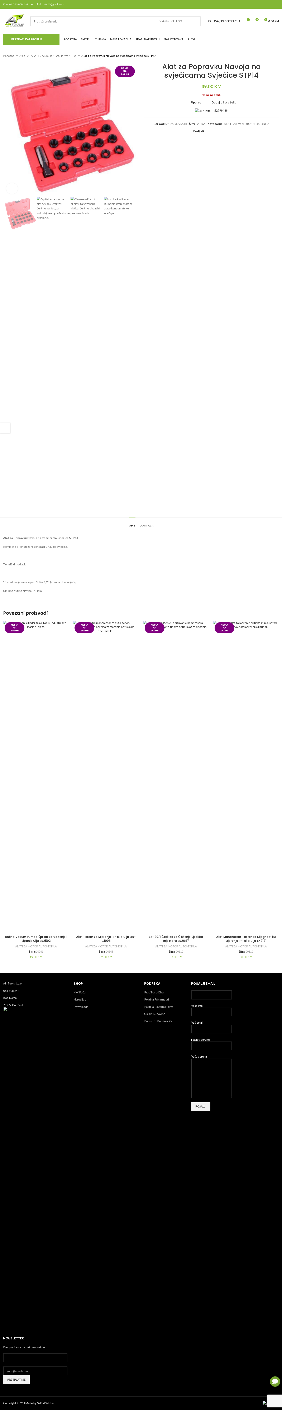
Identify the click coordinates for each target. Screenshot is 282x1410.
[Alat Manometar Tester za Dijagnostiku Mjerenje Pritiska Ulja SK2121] (246, 777)
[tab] (132, 524)
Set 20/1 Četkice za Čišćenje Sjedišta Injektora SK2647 (176, 939)
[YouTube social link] (270, 4)
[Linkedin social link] (222, 131)
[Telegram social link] (227, 131)
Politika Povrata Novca (158, 1006)
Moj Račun (80, 992)
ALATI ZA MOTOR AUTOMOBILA (53, 55)
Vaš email (197, 1022)
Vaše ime (197, 1005)
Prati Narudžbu (154, 992)
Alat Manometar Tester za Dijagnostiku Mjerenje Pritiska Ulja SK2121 (246, 939)
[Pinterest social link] (276, 4)
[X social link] (260, 4)
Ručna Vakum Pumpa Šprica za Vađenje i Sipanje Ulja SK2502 (36, 939)
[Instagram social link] (265, 4)
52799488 (221, 110)
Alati (22, 55)
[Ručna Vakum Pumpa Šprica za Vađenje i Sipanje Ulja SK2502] (36, 777)
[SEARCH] (196, 21)
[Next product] (276, 55)
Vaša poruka (199, 1056)
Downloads (81, 1006)
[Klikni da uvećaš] (12, 188)
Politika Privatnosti (156, 999)
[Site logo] (14, 21)
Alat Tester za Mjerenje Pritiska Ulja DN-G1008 (106, 939)
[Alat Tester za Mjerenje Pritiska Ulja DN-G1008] (106, 777)
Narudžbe (80, 999)
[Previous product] (266, 55)
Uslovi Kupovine (154, 1013)
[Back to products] (271, 55)
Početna (8, 55)
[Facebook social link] (255, 4)
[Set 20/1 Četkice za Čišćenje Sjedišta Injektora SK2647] (176, 777)
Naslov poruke (200, 1039)
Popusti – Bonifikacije (158, 1021)
